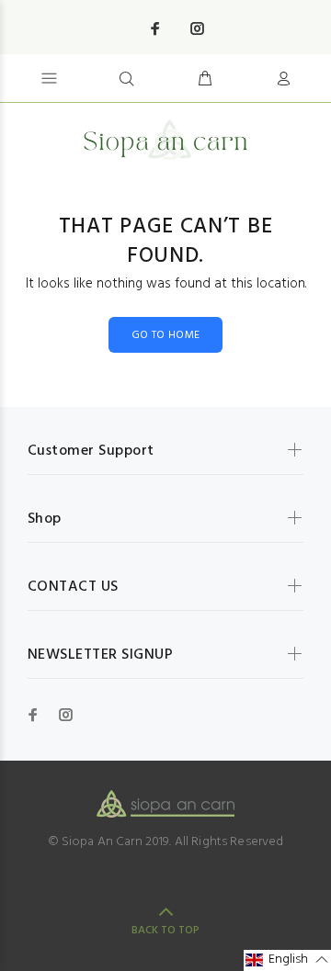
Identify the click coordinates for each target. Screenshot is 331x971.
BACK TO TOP (165, 930)
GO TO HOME (165, 335)
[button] (287, 960)
